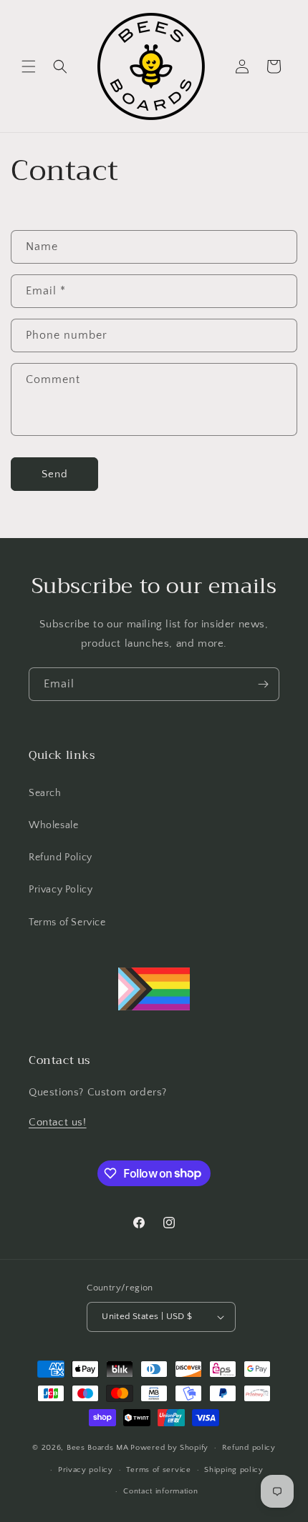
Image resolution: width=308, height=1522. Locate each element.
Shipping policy (234, 1470)
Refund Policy (60, 857)
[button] (28, 66)
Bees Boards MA (98, 1447)
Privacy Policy (60, 889)
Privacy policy (85, 1470)
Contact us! (58, 1122)
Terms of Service (67, 922)
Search (45, 793)
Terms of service (158, 1470)
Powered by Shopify (169, 1447)
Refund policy (249, 1447)
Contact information (160, 1491)
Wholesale (53, 825)
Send (55, 474)
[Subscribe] (263, 684)
